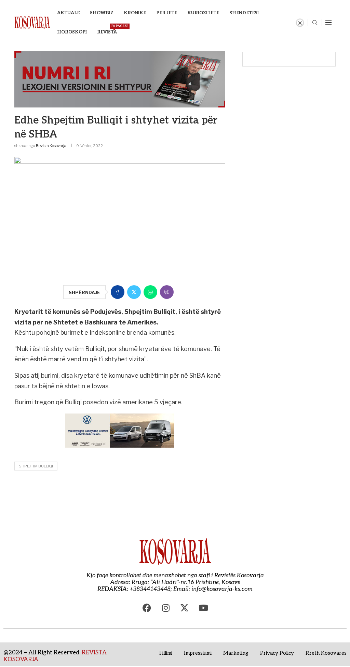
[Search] (314, 23)
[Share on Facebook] (117, 292)
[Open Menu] (328, 22)
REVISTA (107, 29)
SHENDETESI (244, 13)
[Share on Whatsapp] (150, 292)
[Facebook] (147, 608)
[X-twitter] (184, 608)
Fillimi (165, 653)
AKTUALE (68, 13)
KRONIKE (135, 13)
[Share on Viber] (167, 292)
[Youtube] (203, 608)
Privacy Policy (277, 653)
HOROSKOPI (72, 32)
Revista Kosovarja (51, 145)
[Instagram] (165, 608)
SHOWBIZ (101, 13)
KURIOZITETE (203, 13)
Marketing (235, 653)
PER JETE (166, 13)
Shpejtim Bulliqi (36, 466)
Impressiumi (198, 653)
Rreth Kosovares (326, 653)
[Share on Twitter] (134, 292)
